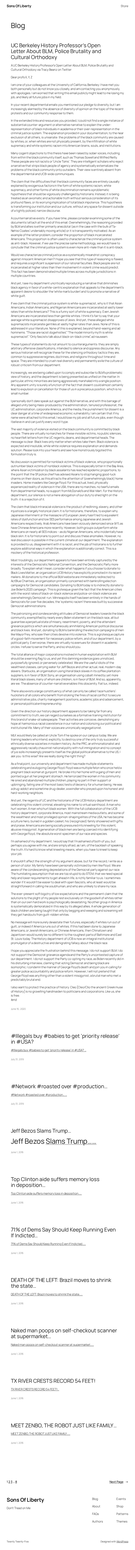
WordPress (122, 1541)
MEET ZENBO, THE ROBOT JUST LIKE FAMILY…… (40, 1434)
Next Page (119, 1482)
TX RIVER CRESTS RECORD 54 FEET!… (35, 1389)
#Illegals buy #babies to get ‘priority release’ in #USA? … (48, 1050)
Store (124, 6)
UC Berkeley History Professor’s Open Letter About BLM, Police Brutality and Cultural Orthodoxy (56, 51)
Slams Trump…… (71, 1141)
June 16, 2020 (18, 1008)
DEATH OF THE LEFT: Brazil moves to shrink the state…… (47, 1294)
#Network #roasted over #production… (59, 1086)
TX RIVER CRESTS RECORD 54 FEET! (53, 1381)
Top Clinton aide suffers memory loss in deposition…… (46, 1193)
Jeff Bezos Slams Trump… (41, 1131)
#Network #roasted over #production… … (39, 1095)
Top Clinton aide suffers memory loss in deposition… (55, 1182)
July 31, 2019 (17, 1059)
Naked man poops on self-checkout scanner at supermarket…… (52, 1345)
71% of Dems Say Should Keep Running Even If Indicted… (63, 1232)
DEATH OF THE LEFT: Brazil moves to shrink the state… (61, 1283)
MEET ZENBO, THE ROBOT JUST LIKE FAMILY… (64, 1425)
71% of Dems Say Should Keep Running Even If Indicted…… (48, 1244)
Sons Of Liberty (19, 6)
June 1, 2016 (17, 1152)
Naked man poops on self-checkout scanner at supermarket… (64, 1333)
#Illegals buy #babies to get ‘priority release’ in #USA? (65, 1039)
